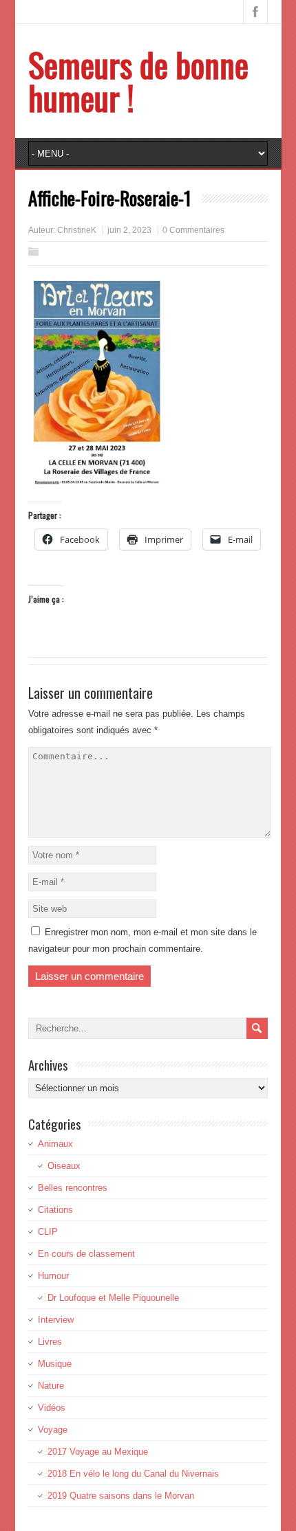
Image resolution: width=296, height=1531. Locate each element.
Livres (50, 1342)
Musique (55, 1364)
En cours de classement (86, 1254)
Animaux (55, 1144)
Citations (55, 1210)
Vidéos (51, 1408)
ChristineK (76, 230)
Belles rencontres (72, 1188)
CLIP (48, 1232)
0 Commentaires (193, 230)
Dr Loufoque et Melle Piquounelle (113, 1298)
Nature (51, 1386)
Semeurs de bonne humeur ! (138, 81)
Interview (56, 1320)
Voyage (52, 1429)
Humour (53, 1276)
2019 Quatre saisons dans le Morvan (120, 1495)
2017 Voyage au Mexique (97, 1451)
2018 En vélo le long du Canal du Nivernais (133, 1473)
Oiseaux (64, 1166)
